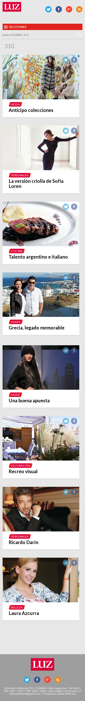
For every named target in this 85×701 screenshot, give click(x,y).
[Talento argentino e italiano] (41, 245)
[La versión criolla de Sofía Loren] (41, 169)
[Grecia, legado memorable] (41, 315)
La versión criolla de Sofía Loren (36, 183)
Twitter (48, 9)
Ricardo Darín (23, 542)
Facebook (59, 9)
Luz (12, 7)
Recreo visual (23, 471)
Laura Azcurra (24, 613)
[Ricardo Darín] (41, 530)
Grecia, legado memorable (36, 327)
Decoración (20, 465)
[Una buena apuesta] (41, 388)
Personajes (19, 175)
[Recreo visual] (41, 459)
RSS (79, 9)
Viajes (15, 322)
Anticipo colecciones (31, 110)
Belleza (17, 607)
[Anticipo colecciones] (41, 98)
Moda (15, 104)
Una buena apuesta (29, 400)
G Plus (69, 9)
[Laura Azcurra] (41, 601)
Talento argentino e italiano (38, 257)
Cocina (16, 251)
